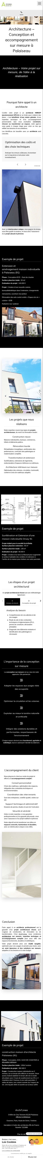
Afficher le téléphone (23, 1117)
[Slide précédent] (4, 322)
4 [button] (39, 165)
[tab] (12, 602)
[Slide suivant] (39, 322)
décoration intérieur (9, 1062)
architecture (6, 936)
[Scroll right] (40, 601)
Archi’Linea (23, 934)
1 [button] (35, 165)
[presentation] (12, 602)
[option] (21, 149)
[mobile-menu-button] (39, 3)
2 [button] (36, 165)
